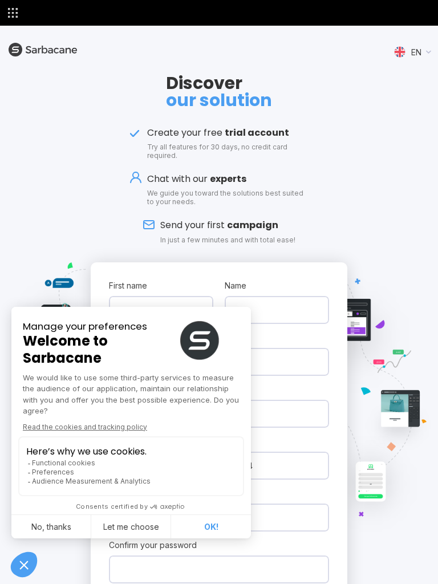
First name (128, 285)
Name (235, 285)
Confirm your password (153, 545)
